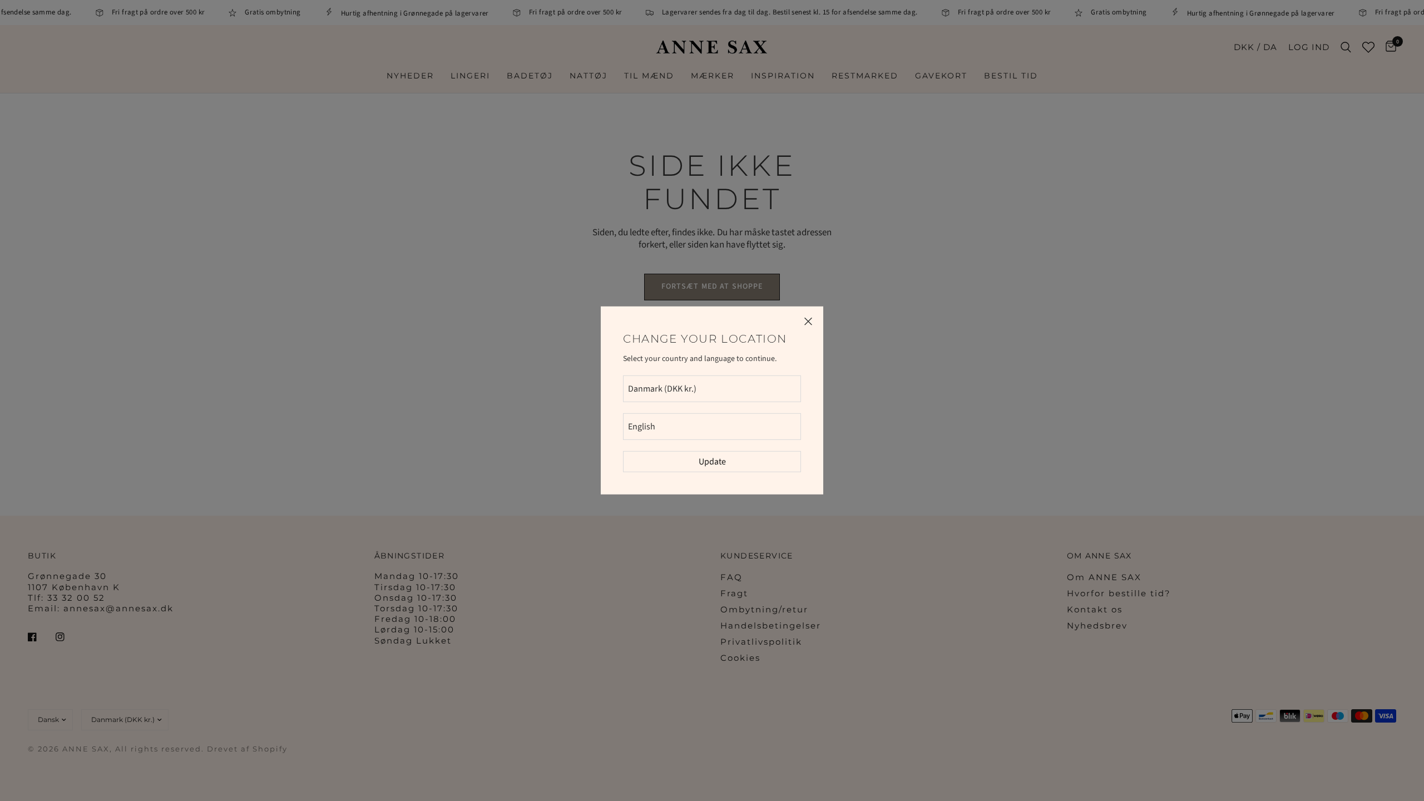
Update (712, 462)
